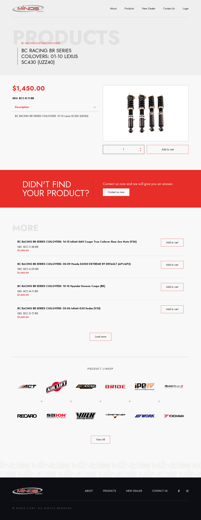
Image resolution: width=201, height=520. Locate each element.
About (113, 8)
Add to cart (168, 149)
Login (186, 8)
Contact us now (116, 192)
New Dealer (148, 8)
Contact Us (169, 8)
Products (129, 8)
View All (100, 439)
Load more (100, 336)
